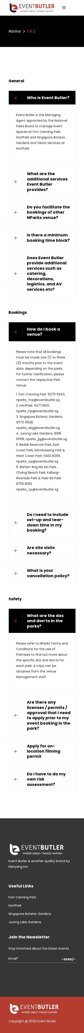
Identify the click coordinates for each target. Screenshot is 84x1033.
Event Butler (46, 1021)
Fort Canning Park (22, 897)
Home (15, 31)
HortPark (15, 905)
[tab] (42, 98)
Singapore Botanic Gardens (30, 914)
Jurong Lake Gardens (25, 922)
